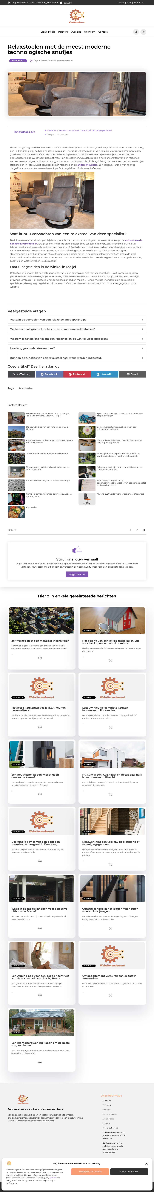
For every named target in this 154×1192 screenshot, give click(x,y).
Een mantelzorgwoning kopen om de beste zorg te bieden (40, 1044)
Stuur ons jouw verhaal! (77, 559)
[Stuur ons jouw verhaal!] (77, 549)
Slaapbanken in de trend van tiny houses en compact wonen (47, 468)
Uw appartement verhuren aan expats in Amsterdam (109, 977)
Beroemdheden (110, 1114)
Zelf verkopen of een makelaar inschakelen (47, 453)
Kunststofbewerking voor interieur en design (48, 480)
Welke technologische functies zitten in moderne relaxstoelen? (77, 329)
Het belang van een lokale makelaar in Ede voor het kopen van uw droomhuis (111, 642)
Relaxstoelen (26, 388)
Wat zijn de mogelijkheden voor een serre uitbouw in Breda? (39, 910)
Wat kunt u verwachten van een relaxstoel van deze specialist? (79, 130)
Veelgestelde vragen (57, 134)
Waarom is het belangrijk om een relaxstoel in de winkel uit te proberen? (77, 338)
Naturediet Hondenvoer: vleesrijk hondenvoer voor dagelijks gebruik (119, 441)
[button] (146, 1163)
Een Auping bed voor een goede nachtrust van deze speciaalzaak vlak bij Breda (40, 977)
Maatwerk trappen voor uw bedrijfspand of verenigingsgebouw (110, 843)
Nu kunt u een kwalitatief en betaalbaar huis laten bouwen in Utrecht (112, 776)
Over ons (76, 31)
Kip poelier (31, 507)
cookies (53, 1178)
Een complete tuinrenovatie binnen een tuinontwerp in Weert (117, 428)
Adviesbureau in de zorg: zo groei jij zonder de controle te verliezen (119, 468)
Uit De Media (47, 31)
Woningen (18, 61)
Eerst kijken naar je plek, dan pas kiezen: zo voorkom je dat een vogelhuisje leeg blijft (118, 454)
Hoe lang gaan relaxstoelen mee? (77, 348)
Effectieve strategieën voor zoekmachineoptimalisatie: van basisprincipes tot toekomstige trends (121, 482)
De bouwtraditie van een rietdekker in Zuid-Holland (47, 428)
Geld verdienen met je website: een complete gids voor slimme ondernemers (113, 1147)
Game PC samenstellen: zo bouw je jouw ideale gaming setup (49, 495)
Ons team (89, 31)
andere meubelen (87, 164)
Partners (63, 31)
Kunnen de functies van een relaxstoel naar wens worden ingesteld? (77, 357)
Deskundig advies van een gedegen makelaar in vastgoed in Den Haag (35, 843)
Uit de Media (108, 1119)
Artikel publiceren (111, 1128)
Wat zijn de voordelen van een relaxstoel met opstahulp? (77, 319)
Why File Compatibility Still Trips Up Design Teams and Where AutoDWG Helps (47, 414)
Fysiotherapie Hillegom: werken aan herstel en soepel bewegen (120, 414)
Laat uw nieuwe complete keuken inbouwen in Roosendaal (105, 709)
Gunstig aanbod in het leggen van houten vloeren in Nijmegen (110, 910)
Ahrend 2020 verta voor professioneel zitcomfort (120, 494)
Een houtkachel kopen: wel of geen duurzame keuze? (35, 776)
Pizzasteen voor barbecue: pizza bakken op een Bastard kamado (49, 441)
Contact (103, 31)
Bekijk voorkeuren (129, 1171)
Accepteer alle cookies (90, 1171)
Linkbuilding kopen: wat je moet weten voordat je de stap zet (114, 1135)
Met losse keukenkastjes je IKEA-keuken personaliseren (38, 709)
